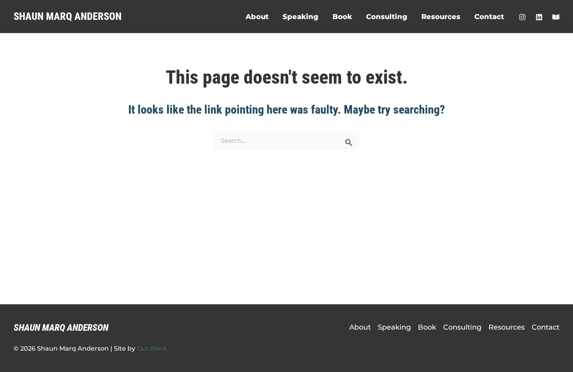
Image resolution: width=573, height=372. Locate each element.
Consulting (386, 16)
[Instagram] (522, 17)
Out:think (152, 348)
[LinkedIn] (539, 17)
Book (342, 16)
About (257, 16)
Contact (489, 16)
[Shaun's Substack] (555, 17)
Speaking (300, 16)
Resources (440, 16)
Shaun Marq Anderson (68, 16)
